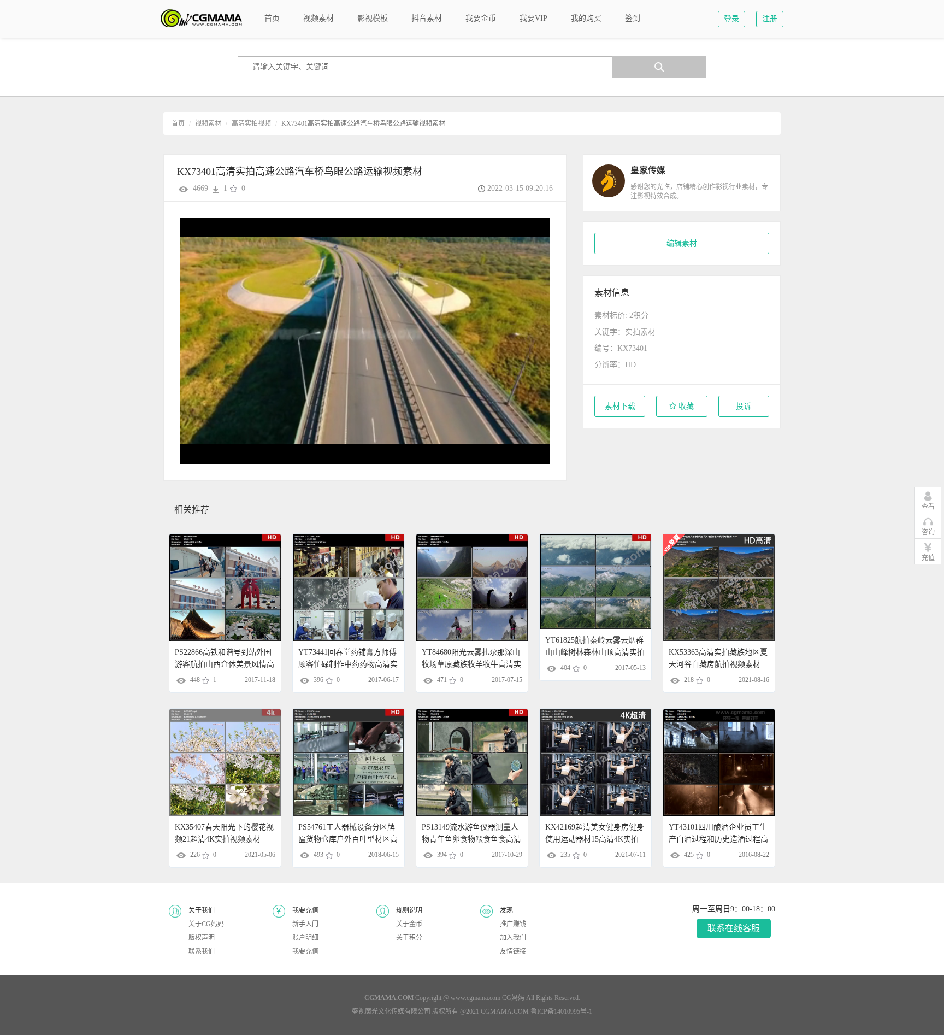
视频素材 (208, 123)
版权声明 (201, 938)
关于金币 (409, 924)
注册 (769, 19)
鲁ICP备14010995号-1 (561, 1011)
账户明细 (305, 938)
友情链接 (513, 951)
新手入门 (305, 924)
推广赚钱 (513, 924)
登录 (731, 19)
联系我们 (201, 951)
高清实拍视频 (251, 123)
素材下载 (620, 406)
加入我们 (513, 938)
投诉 (743, 406)
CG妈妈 (513, 998)
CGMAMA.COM (505, 1011)
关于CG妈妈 (206, 924)
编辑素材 (681, 243)
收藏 (685, 406)
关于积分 (409, 938)
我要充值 (305, 951)
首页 (178, 123)
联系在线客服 (733, 928)
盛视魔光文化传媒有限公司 (391, 1011)
